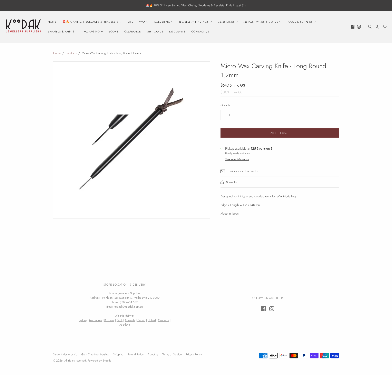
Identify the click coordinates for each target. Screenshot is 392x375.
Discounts (177, 31)
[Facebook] (353, 27)
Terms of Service (172, 354)
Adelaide (130, 320)
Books (113, 31)
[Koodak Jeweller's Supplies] (23, 27)
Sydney (83, 320)
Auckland (124, 325)
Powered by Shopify (99, 360)
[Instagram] (359, 27)
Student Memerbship (65, 354)
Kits (130, 22)
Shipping (118, 354)
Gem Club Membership (95, 354)
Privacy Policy (194, 354)
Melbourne (95, 320)
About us (153, 354)
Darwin (141, 320)
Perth (119, 320)
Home (52, 22)
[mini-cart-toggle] (384, 26)
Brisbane (109, 320)
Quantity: (225, 105)
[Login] (377, 26)
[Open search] (370, 27)
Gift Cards (155, 31)
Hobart (152, 320)
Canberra (163, 320)
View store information (237, 159)
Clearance (132, 31)
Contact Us (200, 31)
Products (71, 53)
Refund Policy (136, 354)
